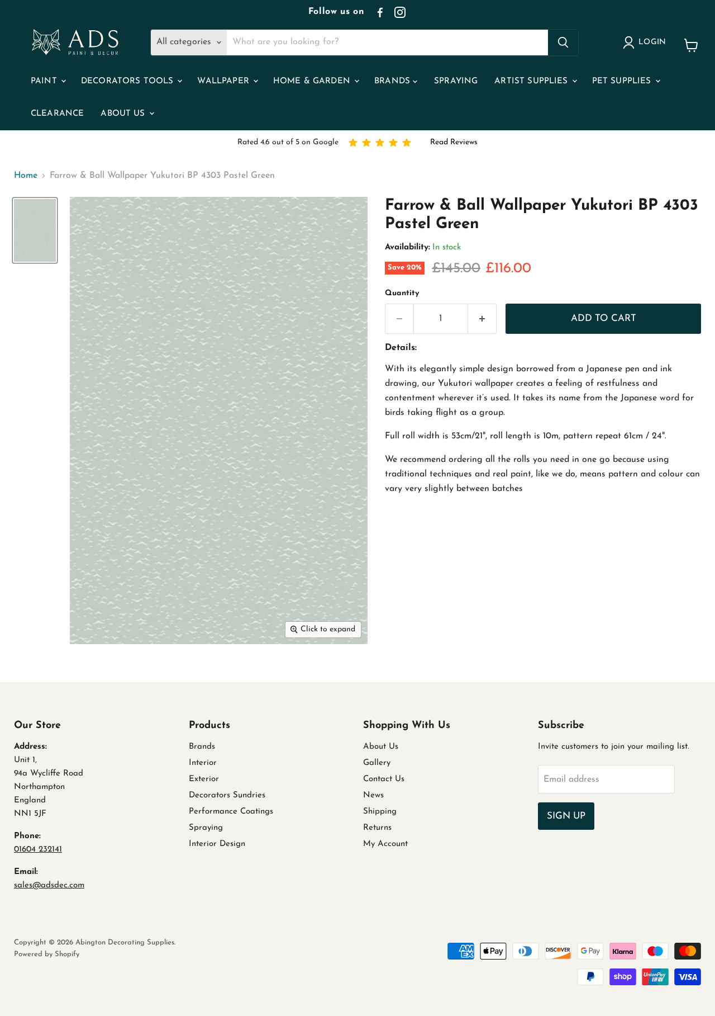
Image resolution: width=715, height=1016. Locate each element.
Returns (377, 828)
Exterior (204, 779)
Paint (45, 81)
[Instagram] (400, 12)
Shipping (380, 811)
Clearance (57, 114)
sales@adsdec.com (49, 885)
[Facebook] (380, 12)
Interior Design (217, 844)
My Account (385, 844)
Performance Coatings (231, 811)
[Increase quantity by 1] (482, 319)
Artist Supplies (532, 81)
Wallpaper (224, 81)
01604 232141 (38, 849)
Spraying (456, 81)
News (373, 795)
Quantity (402, 293)
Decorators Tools (129, 81)
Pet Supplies (623, 81)
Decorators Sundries (227, 795)
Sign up (566, 816)
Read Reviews (454, 142)
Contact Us (383, 779)
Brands (393, 81)
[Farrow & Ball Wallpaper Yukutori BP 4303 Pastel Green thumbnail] (35, 230)
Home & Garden (313, 81)
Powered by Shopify (46, 954)
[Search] (563, 42)
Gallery (376, 763)
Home (25, 175)
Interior (203, 763)
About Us (124, 114)
